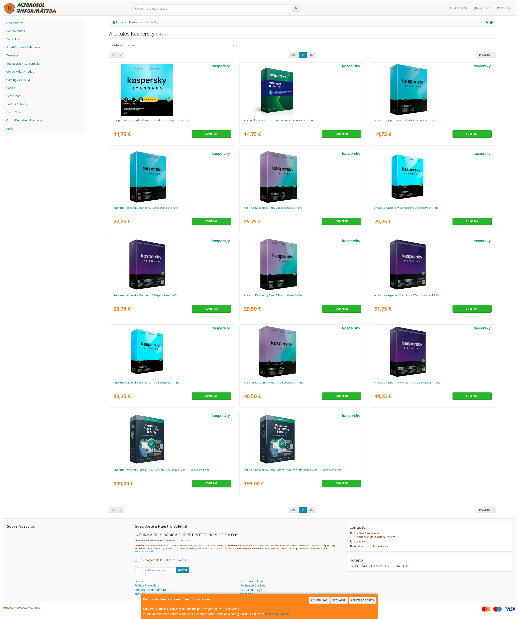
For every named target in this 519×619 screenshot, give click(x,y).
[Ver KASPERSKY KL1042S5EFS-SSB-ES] (302, 265)
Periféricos (13, 96)
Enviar (182, 569)
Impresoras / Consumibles (23, 63)
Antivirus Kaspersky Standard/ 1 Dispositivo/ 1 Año (405, 120)
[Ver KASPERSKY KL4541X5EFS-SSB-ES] (172, 439)
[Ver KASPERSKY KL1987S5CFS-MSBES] (302, 90)
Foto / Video (14, 112)
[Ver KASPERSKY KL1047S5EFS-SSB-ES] (433, 265)
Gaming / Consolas (18, 80)
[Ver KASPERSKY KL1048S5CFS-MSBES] (172, 90)
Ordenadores (15, 23)
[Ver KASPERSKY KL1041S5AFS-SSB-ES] (433, 90)
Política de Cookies (277, 614)
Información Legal (252, 581)
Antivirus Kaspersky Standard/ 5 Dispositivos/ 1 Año (406, 208)
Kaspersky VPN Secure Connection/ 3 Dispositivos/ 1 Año (279, 120)
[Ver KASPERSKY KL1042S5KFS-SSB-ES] (302, 352)
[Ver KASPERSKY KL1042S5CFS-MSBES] (302, 177)
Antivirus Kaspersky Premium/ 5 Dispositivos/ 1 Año (406, 295)
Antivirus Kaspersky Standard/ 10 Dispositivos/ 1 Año (146, 382)
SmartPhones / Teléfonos (23, 47)
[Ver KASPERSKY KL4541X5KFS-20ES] (302, 439)
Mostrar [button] (485, 55)
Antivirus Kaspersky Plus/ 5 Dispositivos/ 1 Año (273, 295)
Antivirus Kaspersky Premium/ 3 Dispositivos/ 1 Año (146, 295)
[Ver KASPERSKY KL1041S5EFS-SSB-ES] (433, 177)
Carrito (505, 8)
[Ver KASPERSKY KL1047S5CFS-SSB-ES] (172, 265)
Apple (10, 128)
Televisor (12, 55)
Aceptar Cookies (362, 600)
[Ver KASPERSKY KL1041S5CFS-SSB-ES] (172, 177)
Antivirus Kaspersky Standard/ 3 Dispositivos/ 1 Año (146, 208)
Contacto (483, 8)
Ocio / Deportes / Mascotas (24, 120)
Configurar (319, 600)
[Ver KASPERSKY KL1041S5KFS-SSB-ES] (172, 352)
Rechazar (339, 600)
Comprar (211, 134)
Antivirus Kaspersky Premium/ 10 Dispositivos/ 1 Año (407, 382)
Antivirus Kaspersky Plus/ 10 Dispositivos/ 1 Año (273, 382)
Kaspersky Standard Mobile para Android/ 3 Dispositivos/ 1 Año (153, 120)
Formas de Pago (251, 590)
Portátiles (12, 39)
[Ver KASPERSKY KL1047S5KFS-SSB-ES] (433, 352)
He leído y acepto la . (164, 560)
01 (303, 55)
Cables (10, 88)
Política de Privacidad (144, 551)
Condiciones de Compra (150, 590)
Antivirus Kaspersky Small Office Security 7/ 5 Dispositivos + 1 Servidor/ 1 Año (162, 470)
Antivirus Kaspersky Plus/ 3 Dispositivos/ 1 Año (273, 208)
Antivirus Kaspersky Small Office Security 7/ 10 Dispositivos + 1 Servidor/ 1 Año (293, 470)
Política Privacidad (146, 585)
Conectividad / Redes (20, 71)
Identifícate (460, 8)
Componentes (15, 31)
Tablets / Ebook (16, 104)
